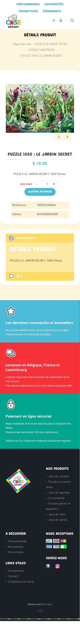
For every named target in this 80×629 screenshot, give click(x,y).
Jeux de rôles (56, 514)
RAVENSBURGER (47, 214)
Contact (13, 576)
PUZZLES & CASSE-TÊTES (50, 44)
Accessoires (56, 498)
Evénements (16, 571)
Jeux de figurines (59, 492)
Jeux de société (58, 476)
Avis (19, 276)
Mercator (47, 604)
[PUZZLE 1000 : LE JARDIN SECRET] (40, 77)
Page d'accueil (22, 44)
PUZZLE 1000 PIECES (42, 49)
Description (26, 238)
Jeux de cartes (57, 520)
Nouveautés (16, 546)
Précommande (17, 541)
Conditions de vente (21, 581)
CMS (40, 610)
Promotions (15, 552)
